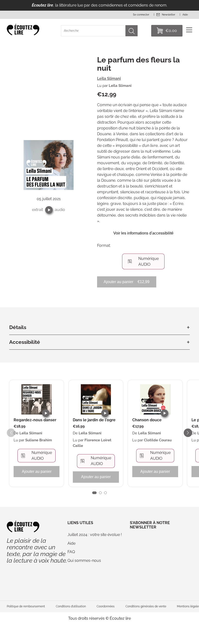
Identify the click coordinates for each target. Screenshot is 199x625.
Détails (17, 327)
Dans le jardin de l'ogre (94, 420)
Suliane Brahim (38, 440)
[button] (49, 210)
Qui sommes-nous (84, 560)
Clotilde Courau (158, 440)
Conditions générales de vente (145, 606)
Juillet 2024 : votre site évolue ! (94, 534)
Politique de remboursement (26, 606)
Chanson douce (147, 420)
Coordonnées (106, 606)
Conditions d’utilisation (71, 606)
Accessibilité (24, 342)
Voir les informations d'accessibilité (143, 233)
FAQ (71, 552)
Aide (71, 543)
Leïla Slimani (109, 78)
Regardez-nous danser (35, 420)
